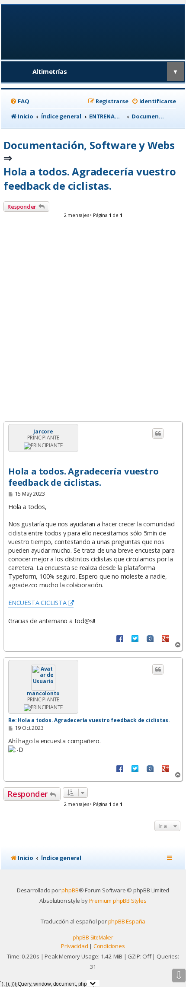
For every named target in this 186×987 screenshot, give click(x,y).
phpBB (69, 890)
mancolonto (43, 694)
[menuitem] (19, 101)
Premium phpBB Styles (118, 900)
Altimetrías (49, 71)
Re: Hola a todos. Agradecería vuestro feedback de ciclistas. (89, 720)
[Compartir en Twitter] (135, 638)
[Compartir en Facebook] (120, 638)
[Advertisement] (93, 322)
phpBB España (127, 921)
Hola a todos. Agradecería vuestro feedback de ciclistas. (89, 178)
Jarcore (43, 432)
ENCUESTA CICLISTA (37, 603)
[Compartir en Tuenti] (150, 638)
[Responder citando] (158, 433)
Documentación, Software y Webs (89, 145)
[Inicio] (93, 31)
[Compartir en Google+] (165, 638)
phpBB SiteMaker (93, 937)
